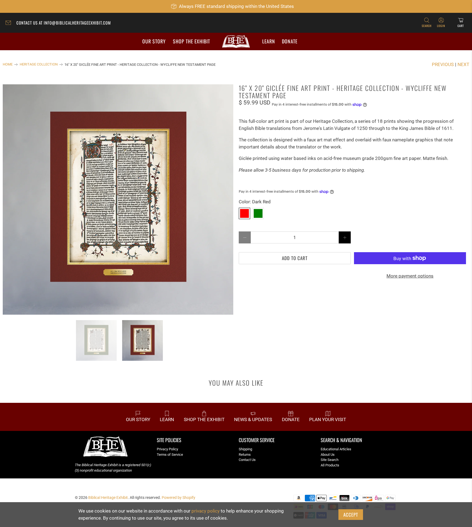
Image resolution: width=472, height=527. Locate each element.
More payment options (410, 276)
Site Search (329, 460)
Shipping (245, 449)
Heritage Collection (39, 64)
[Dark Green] (258, 213)
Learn (268, 41)
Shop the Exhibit (191, 41)
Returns (245, 454)
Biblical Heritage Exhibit (108, 497)
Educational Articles (336, 449)
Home (8, 64)
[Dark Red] (244, 213)
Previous (443, 64)
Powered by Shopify (178, 497)
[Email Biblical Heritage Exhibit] (9, 23)
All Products (330, 465)
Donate (289, 41)
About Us (328, 454)
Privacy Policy (167, 449)
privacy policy (205, 511)
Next (463, 64)
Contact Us (247, 460)
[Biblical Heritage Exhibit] (236, 41)
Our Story (154, 41)
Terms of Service (170, 454)
